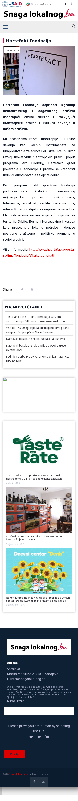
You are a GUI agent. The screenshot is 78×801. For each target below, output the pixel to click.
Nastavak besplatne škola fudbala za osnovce (36, 339)
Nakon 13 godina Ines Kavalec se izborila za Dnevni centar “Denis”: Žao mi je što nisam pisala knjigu (38, 599)
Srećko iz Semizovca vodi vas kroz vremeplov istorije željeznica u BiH (34, 538)
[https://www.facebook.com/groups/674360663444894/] (65, 4)
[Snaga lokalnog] (39, 14)
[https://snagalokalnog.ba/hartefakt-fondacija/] (31, 289)
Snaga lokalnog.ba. (19, 774)
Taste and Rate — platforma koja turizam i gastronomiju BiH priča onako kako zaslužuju (34, 477)
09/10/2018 (12, 50)
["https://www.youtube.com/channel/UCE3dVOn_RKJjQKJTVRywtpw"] (72, 4)
